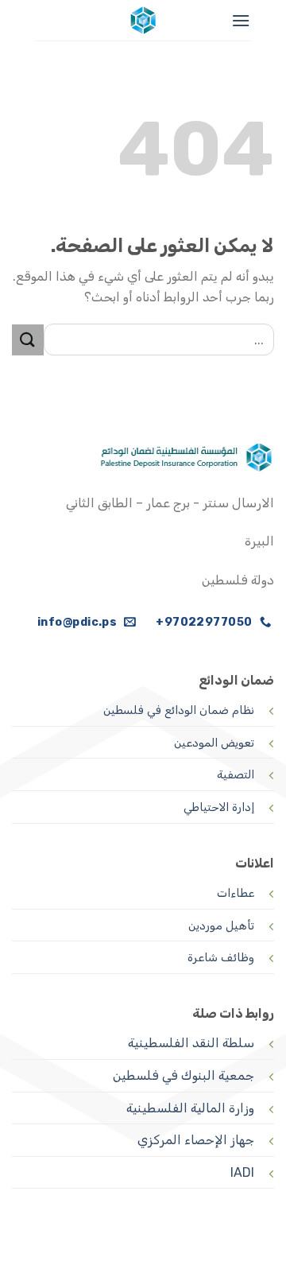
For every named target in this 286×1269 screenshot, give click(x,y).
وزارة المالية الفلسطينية (190, 1108)
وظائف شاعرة (220, 957)
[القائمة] (240, 20)
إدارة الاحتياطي (219, 807)
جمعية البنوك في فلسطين (183, 1075)
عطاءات (235, 893)
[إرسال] (28, 339)
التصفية (235, 775)
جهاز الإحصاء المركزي (195, 1139)
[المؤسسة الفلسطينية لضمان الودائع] (143, 20)
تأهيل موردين (221, 926)
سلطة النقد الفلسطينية (191, 1042)
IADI (242, 1172)
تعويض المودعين (214, 743)
